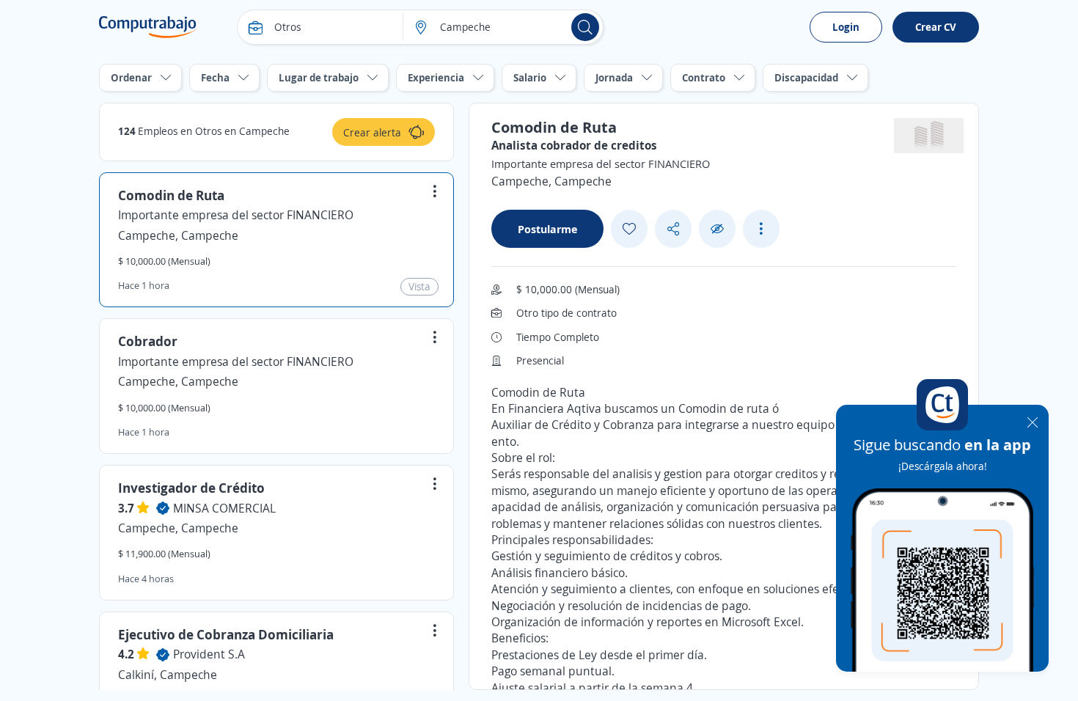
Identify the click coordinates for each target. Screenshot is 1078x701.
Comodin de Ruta (171, 195)
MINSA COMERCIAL (224, 508)
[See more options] (761, 228)
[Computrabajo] (148, 27)
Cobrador (147, 341)
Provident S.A (209, 654)
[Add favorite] (629, 229)
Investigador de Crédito (191, 487)
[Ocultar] (717, 229)
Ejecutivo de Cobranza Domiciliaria (226, 634)
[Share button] (673, 229)
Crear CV (935, 27)
